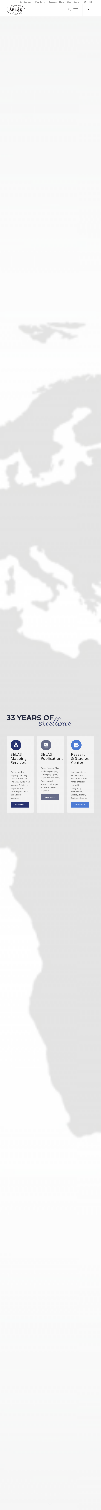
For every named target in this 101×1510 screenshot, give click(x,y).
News (61, 2)
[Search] (68, 10)
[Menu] (74, 10)
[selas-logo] (16, 10)
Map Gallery (40, 2)
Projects (53, 2)
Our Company (26, 2)
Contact (77, 2)
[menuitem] (26, 2)
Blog (69, 2)
